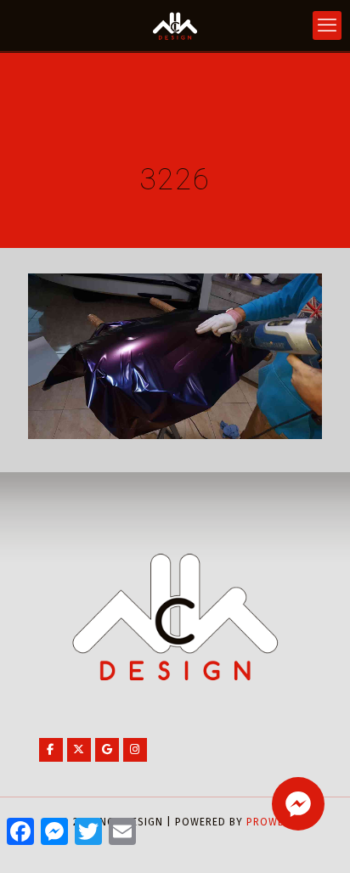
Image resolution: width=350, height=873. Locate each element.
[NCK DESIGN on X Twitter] (79, 750)
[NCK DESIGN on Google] (107, 750)
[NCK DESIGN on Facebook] (51, 750)
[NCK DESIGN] (175, 25)
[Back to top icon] (315, 838)
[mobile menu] (327, 25)
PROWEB (268, 822)
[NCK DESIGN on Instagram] (135, 750)
